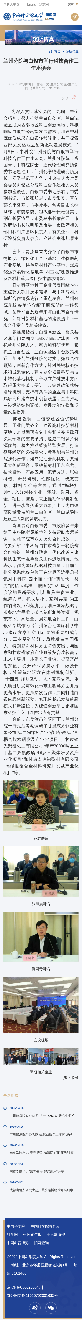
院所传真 (43, 39)
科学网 (12, 1235)
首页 (57, 51)
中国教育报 (56, 1235)
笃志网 (44, 4)
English (32, 4)
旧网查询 (41, 1243)
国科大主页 (11, 4)
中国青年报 (32, 1235)
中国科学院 (16, 1226)
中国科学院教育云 (45, 1226)
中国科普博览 (18, 1243)
